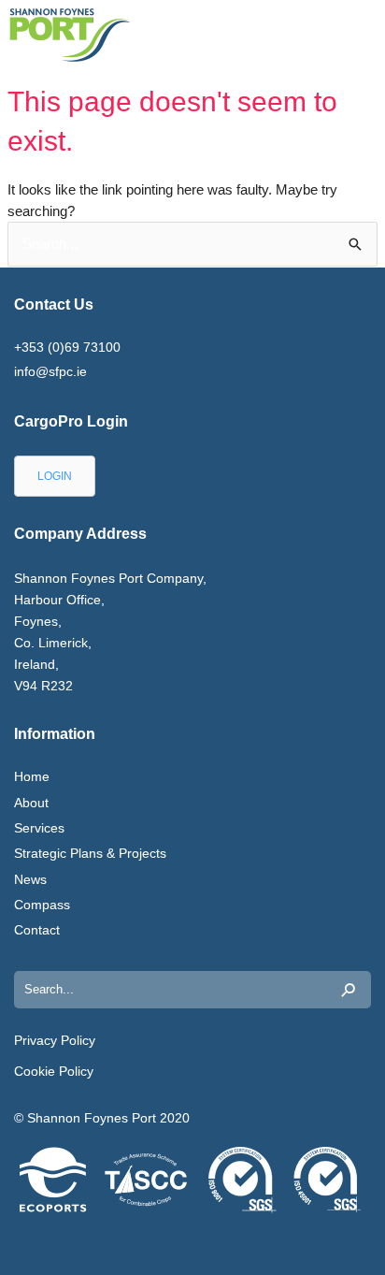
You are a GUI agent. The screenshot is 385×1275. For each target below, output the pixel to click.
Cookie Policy (53, 1071)
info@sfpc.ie (50, 371)
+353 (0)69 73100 (67, 347)
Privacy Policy (54, 1040)
